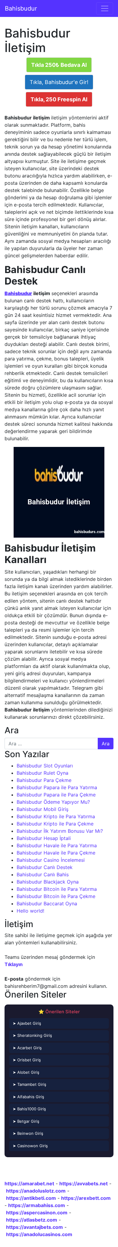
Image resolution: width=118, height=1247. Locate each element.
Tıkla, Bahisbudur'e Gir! (59, 82)
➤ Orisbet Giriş (27, 1059)
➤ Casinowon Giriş (30, 1145)
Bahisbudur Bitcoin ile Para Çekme (56, 896)
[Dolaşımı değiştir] (104, 8)
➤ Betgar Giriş (26, 1121)
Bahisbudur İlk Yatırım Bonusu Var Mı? (60, 831)
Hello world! (30, 911)
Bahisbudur (21, 8)
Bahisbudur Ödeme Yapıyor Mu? (53, 802)
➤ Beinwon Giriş (28, 1133)
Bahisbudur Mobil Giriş (42, 809)
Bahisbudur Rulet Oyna (42, 773)
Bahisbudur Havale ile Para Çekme (56, 853)
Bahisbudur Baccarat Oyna (47, 903)
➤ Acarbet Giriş (27, 1047)
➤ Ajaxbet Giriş (27, 1023)
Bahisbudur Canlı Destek (45, 867)
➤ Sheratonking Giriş (32, 1035)
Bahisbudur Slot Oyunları (45, 766)
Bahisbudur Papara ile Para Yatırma (57, 787)
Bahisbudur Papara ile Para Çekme (56, 795)
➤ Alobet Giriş (26, 1072)
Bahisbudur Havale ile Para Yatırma (57, 845)
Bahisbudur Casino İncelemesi (51, 860)
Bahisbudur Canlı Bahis (43, 874)
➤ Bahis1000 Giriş (29, 1108)
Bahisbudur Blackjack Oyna (48, 882)
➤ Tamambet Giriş (29, 1084)
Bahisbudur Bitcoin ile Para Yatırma (57, 889)
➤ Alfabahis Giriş (28, 1096)
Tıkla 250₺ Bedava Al (59, 65)
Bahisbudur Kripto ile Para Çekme (55, 824)
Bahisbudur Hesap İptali (44, 838)
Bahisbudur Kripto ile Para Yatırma (56, 816)
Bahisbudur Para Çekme (44, 780)
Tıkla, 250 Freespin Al (59, 99)
